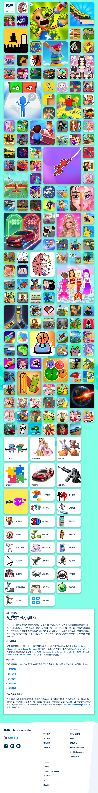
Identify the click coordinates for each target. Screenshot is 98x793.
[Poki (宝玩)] (9, 5)
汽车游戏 (12, 679)
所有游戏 (47, 747)
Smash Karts (69, 652)
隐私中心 (73, 743)
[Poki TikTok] (6, 746)
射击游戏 (12, 683)
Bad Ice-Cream (25, 655)
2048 (79, 652)
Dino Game (57, 652)
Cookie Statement (77, 752)
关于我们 (47, 767)
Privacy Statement (77, 747)
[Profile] (6, 11)
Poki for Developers (76, 705)
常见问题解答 (75, 734)
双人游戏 (12, 674)
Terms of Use (75, 757)
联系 (72, 738)
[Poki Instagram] (12, 746)
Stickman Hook (13, 649)
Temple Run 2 (80, 646)
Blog (45, 780)
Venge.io (46, 652)
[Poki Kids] (16, 501)
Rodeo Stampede (30, 649)
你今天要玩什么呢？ (12, 11)
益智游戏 (12, 669)
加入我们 (47, 785)
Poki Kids (47, 776)
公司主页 (68, 702)
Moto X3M (36, 652)
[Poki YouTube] (18, 746)
